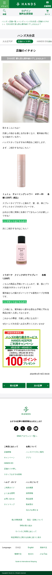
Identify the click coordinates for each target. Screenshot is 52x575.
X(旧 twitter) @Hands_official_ (22, 428)
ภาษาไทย (43, 554)
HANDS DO (8, 463)
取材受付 (29, 504)
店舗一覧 (12, 21)
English (31, 547)
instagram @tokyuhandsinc (29, 428)
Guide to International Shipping (26, 561)
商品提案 (29, 498)
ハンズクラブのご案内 (35, 452)
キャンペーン (9, 457)
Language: (6, 547)
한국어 (30, 554)
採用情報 (29, 493)
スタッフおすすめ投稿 (13, 474)
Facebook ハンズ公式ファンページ (16, 428)
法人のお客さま (32, 510)
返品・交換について (35, 519)
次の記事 (38, 385)
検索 (4, 14)
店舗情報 (47, 6)
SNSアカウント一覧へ (27, 436)
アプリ (28, 457)
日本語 (18, 547)
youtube (36, 428)
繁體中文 (18, 554)
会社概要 (29, 487)
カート (47, 14)
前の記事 (14, 385)
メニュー (4, 6)
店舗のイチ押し (10, 468)
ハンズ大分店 (31, 21)
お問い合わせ (9, 498)
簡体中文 (43, 547)
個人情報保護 (17, 519)
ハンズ (4, 21)
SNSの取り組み (26, 525)
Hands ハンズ (26, 4)
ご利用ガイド (9, 487)
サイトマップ (9, 504)
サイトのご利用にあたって (26, 531)
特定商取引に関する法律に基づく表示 (26, 537)
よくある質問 (9, 493)
